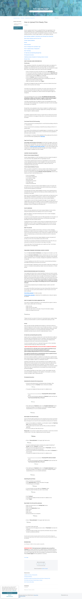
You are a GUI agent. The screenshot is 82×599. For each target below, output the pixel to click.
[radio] (38, 564)
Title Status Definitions (28, 576)
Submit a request (45, 568)
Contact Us (78, 2)
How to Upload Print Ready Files (17, 28)
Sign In (74, 2)
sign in (27, 589)
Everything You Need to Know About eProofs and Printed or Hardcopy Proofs (37, 578)
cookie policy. (14, 590)
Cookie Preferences (9, 596)
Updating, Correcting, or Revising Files (18, 24)
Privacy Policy (36, 595)
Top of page (26, 557)
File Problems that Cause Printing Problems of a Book (33, 580)
